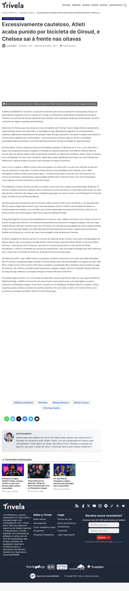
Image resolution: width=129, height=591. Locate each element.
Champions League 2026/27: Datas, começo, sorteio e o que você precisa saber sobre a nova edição (12, 483)
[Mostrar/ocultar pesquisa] (125, 5)
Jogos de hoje (115, 5)
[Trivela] (12, 5)
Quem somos (39, 519)
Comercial (62, 530)
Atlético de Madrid (24, 402)
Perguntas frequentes (43, 534)
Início (5, 13)
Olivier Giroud (82, 402)
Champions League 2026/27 (29, 13)
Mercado (76, 5)
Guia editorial (39, 523)
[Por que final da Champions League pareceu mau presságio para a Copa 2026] (65, 470)
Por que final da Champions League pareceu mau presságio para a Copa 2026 (64, 482)
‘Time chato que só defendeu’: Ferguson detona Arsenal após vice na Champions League (38, 484)
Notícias (66, 5)
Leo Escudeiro (23, 433)
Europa (95, 5)
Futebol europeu (14, 13)
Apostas (103, 5)
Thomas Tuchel (52, 408)
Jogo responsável (65, 534)
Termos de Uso (64, 519)
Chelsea (43, 402)
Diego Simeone (61, 402)
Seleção (86, 5)
